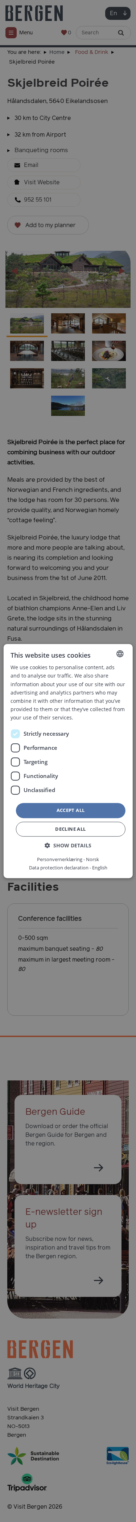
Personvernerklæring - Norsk (68, 859)
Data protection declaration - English (68, 867)
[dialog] (68, 761)
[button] (68, 845)
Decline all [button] (70, 829)
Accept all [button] (71, 810)
